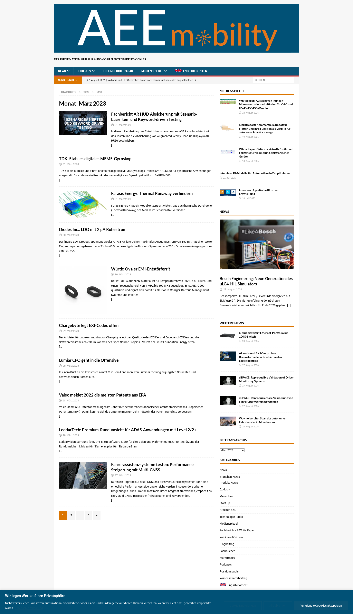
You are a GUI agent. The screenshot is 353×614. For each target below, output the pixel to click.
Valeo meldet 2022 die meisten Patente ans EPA (102, 394)
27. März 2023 (123, 475)
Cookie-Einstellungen (243, 605)
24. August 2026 (250, 113)
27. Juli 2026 (229, 178)
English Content (196, 71)
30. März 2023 (71, 235)
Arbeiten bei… (228, 509)
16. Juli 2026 (248, 198)
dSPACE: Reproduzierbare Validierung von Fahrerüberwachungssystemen (266, 399)
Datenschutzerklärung (29, 608)
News (62, 71)
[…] (113, 145)
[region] (176, 602)
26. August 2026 (250, 426)
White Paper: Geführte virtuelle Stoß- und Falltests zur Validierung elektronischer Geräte (266, 152)
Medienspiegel (152, 71)
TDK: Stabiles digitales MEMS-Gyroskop (95, 158)
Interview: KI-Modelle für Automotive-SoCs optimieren (255, 173)
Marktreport (227, 557)
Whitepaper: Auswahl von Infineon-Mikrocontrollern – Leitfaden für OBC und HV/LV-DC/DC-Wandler (266, 104)
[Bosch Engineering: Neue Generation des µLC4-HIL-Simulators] (257, 244)
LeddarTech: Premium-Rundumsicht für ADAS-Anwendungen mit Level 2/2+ (128, 429)
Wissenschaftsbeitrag (233, 578)
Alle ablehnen (277, 605)
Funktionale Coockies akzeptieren (321, 605)
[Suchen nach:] (273, 80)
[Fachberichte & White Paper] (83, 123)
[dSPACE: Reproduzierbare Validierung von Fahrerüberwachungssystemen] (228, 400)
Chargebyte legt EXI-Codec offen (88, 325)
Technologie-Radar (118, 71)
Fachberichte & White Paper (237, 530)
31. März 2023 (123, 124)
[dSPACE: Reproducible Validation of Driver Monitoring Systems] (228, 380)
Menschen (226, 496)
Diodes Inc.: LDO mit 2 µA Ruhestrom (92, 229)
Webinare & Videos (231, 537)
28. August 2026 (232, 289)
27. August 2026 (250, 365)
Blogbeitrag (227, 544)
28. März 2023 (71, 365)
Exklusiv (84, 71)
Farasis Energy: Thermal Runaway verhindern (152, 193)
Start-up (225, 503)
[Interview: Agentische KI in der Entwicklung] (228, 192)
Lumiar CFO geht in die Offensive (89, 360)
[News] (83, 204)
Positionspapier (229, 571)
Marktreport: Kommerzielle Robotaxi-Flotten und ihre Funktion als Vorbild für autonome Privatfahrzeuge (264, 128)
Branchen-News (230, 476)
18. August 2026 (250, 161)
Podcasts (226, 564)
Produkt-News (229, 482)
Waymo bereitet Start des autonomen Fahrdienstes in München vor (262, 420)
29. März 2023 (71, 330)
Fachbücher (227, 551)
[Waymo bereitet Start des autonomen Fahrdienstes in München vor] (228, 421)
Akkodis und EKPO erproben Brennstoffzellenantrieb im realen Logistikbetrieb (260, 357)
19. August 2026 (250, 137)
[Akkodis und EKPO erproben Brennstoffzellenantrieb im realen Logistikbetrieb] (228, 356)
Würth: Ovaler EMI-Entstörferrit (140, 268)
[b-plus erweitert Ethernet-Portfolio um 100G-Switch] (228, 335)
